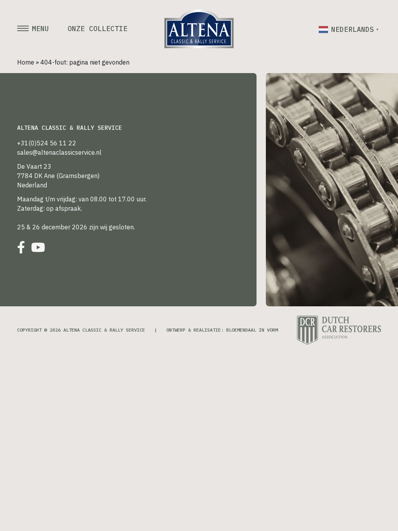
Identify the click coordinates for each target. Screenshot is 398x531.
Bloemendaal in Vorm (252, 330)
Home (25, 62)
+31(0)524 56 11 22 (46, 143)
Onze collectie (97, 28)
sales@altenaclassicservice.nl (59, 152)
